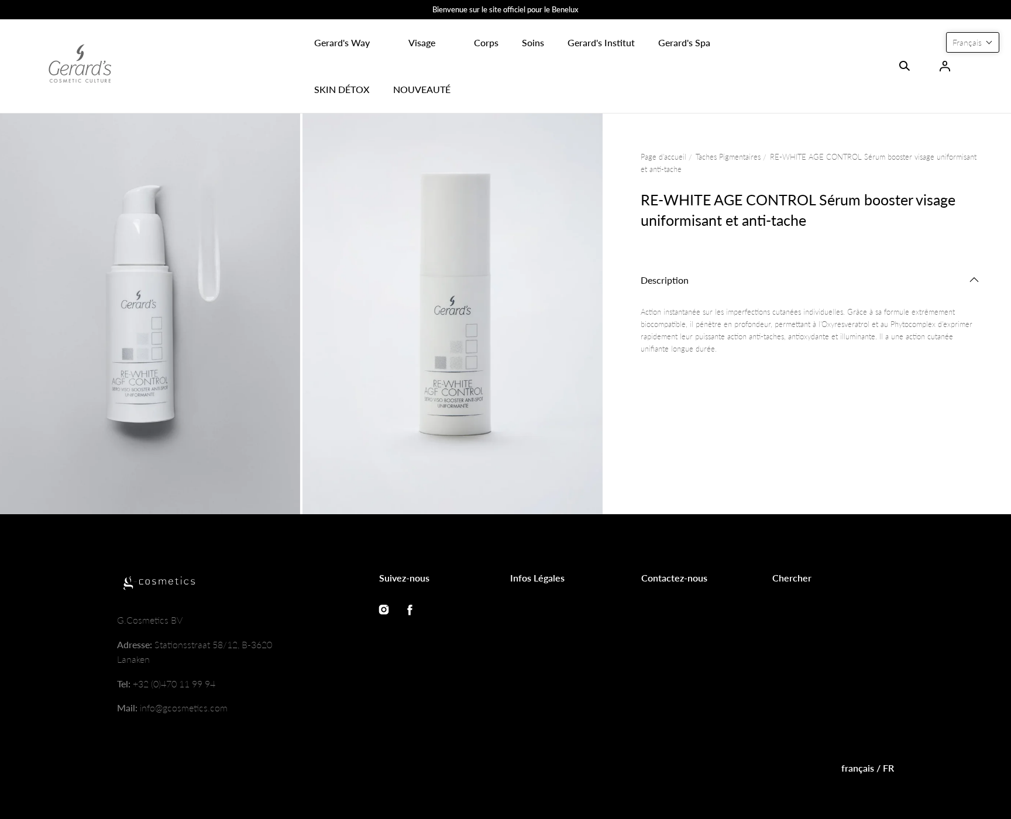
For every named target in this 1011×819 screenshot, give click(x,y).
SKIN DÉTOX (341, 89)
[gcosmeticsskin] (79, 66)
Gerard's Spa (684, 42)
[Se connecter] (945, 66)
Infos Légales (537, 577)
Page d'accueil (663, 156)
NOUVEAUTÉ (422, 89)
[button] (342, 42)
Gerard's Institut (601, 42)
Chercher (791, 577)
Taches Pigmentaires (728, 156)
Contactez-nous (674, 577)
